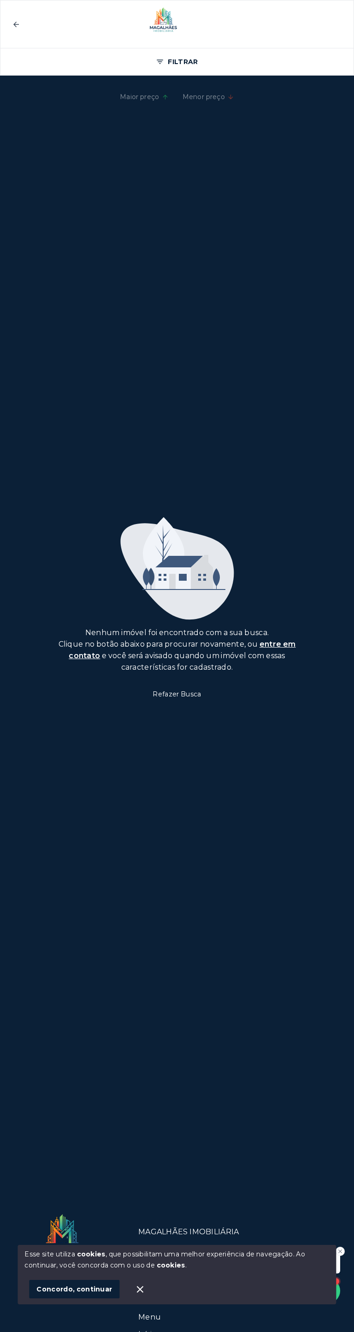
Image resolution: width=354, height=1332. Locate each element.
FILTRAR (183, 62)
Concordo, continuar (74, 1289)
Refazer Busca (177, 694)
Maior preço (139, 97)
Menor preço (204, 97)
